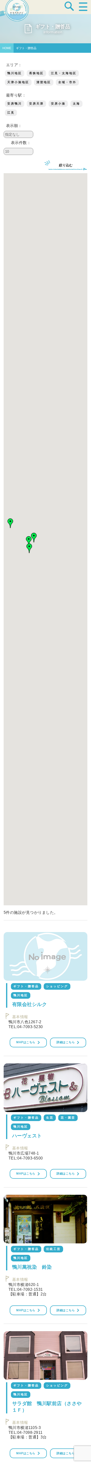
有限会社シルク (29, 1004)
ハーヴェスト (27, 1135)
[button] (10, 523)
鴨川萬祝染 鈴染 (32, 1267)
